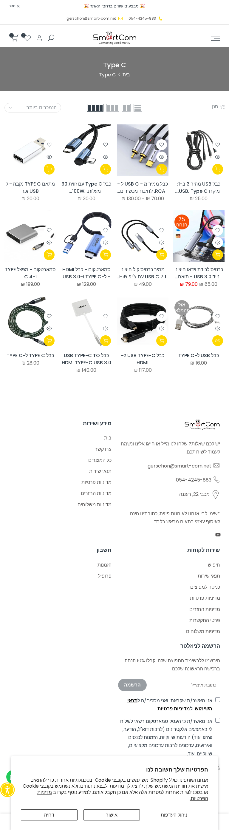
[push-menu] (215, 38)
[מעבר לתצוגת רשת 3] (112, 108)
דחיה (49, 815)
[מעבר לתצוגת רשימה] (138, 108)
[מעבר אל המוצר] (217, 340)
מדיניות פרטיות (173, 708)
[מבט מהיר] (217, 157)
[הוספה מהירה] (161, 169)
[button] (217, 144)
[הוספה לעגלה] (217, 169)
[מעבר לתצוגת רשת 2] (126, 108)
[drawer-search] (51, 38)
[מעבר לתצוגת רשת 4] (95, 108)
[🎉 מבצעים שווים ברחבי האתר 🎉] (114, 6)
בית (126, 74)
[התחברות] (39, 38)
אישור (111, 815)
